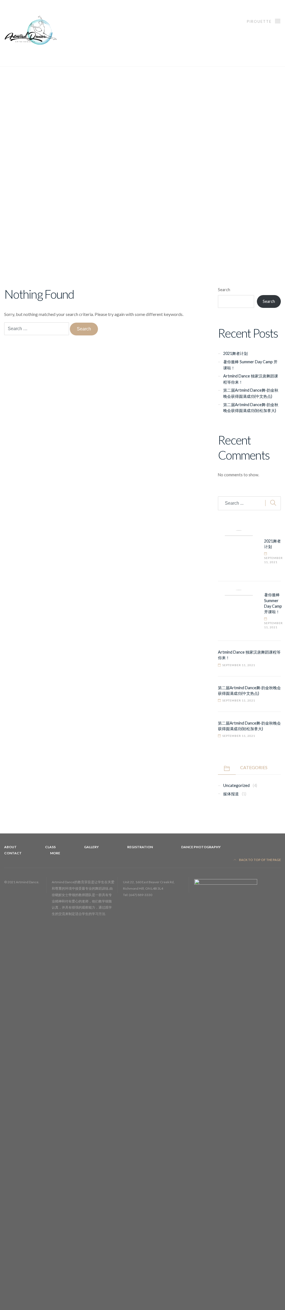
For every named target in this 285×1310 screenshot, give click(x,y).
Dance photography (201, 847)
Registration (140, 847)
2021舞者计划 (235, 353)
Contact (13, 853)
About (10, 847)
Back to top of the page (260, 860)
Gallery (91, 847)
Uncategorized (236, 785)
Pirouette (260, 21)
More (55, 853)
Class (50, 847)
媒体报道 (231, 793)
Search (224, 289)
